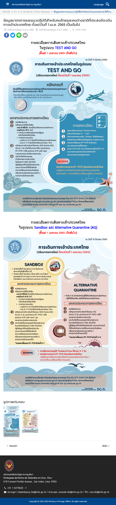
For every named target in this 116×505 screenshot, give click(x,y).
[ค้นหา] (107, 4)
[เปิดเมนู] (9, 4)
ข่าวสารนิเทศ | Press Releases (35, 11)
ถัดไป (104, 446)
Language (99, 4)
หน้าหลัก (6, 11)
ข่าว (15, 11)
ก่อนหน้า (13, 446)
